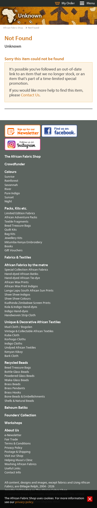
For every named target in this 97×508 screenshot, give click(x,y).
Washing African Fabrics (21, 464)
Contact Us (30, 95)
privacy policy (24, 502)
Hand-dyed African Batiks (21, 274)
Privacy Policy (13, 448)
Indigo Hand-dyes (16, 311)
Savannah (11, 185)
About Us (12, 430)
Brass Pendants (15, 388)
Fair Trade (11, 439)
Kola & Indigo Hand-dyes (21, 307)
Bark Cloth (11, 356)
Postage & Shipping (17, 452)
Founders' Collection (20, 415)
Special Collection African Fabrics (26, 270)
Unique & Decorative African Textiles (33, 322)
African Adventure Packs (21, 217)
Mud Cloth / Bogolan (18, 327)
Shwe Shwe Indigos (17, 294)
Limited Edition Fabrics (20, 213)
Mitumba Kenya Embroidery (23, 242)
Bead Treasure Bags (18, 225)
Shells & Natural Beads (19, 401)
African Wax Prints (17, 282)
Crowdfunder (15, 164)
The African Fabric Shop (23, 157)
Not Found (33, 27)
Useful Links (13, 468)
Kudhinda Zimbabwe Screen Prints (28, 303)
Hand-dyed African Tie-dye (22, 278)
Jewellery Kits (13, 238)
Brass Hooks (13, 392)
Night (8, 201)
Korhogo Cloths (15, 339)
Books (9, 246)
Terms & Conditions (18, 443)
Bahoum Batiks (16, 408)
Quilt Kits (11, 230)
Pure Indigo (12, 193)
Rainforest (11, 181)
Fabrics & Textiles (18, 257)
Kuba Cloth (12, 335)
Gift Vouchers (14, 250)
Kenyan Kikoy (14, 352)
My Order (68, 3)
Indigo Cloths (13, 343)
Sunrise (9, 177)
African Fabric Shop (13, 27)
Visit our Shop (14, 456)
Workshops (13, 423)
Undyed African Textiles (20, 347)
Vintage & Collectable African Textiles (29, 331)
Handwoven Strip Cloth (20, 315)
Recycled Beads (16, 363)
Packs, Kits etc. (16, 208)
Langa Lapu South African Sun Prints (29, 290)
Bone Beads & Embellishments (25, 396)
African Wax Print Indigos (21, 286)
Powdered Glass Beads (20, 376)
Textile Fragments (16, 221)
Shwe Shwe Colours (18, 298)
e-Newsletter (13, 435)
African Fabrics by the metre (26, 265)
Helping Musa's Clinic (18, 460)
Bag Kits (10, 234)
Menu (91, 3)
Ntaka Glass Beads (17, 380)
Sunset (9, 197)
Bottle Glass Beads (17, 372)
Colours (10, 172)
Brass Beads (13, 384)
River (8, 189)
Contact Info (13, 472)
